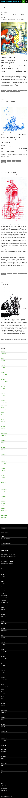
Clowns (2, 12)
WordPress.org (4, 790)
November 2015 (4, 517)
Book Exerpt (3, 751)
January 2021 (3, 372)
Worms (2, 536)
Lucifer (2, 765)
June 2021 (3, 360)
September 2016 (4, 494)
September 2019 (4, 409)
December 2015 (4, 515)
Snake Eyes (3, 545)
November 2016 (4, 489)
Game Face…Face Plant (5, 538)
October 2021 (3, 353)
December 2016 (4, 487)
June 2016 (3, 501)
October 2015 (3, 519)
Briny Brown (8, 101)
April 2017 (3, 477)
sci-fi (7, 91)
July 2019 (2, 414)
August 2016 (3, 496)
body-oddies (3, 170)
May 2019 (3, 419)
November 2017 (4, 461)
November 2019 (4, 405)
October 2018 (3, 435)
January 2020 (3, 400)
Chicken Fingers (4, 540)
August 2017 (3, 468)
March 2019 (3, 423)
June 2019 (3, 416)
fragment (15, 170)
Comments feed (4, 788)
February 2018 (4, 454)
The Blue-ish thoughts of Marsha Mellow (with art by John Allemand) (11, 1)
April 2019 (3, 421)
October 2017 (3, 463)
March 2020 (3, 395)
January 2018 (3, 456)
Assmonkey (11, 563)
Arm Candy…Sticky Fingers (6, 543)
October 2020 (3, 379)
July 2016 (2, 498)
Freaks (2, 760)
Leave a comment (21, 19)
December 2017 (4, 459)
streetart (12, 91)
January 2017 (3, 484)
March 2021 (3, 367)
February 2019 (4, 426)
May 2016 (3, 503)
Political (2, 767)
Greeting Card (4, 763)
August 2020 (3, 384)
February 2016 (4, 510)
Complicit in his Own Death (15, 558)
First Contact (10, 561)
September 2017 (4, 466)
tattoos (18, 91)
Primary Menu (26, 1)
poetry (3, 91)
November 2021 (4, 351)
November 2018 (4, 433)
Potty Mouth (8, 172)
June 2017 (3, 473)
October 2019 (3, 407)
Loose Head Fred (12, 556)
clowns (15, 90)
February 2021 (4, 370)
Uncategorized (4, 774)
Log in (2, 783)
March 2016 (3, 508)
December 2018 (4, 430)
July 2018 (2, 442)
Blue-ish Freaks (12, 554)
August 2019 (3, 412)
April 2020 (3, 393)
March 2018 (3, 452)
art (15, 339)
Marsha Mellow (12, 19)
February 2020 (4, 398)
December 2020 (4, 374)
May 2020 (3, 391)
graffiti (24, 90)
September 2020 (4, 381)
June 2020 (3, 388)
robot (2, 770)
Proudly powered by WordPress (6, 796)
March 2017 (3, 480)
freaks (20, 90)
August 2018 (3, 440)
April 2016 (3, 505)
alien (3, 339)
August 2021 (3, 355)
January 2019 (3, 428)
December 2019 (4, 402)
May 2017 (3, 475)
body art (4, 90)
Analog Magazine (9, 339)
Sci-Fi (6, 12)
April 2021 (3, 365)
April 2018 (3, 449)
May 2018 (3, 447)
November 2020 (4, 377)
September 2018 (4, 437)
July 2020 (2, 386)
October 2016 (3, 491)
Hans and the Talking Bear (13, 15)
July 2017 (2, 470)
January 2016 (3, 512)
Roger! (5, 284)
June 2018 (3, 444)
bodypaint (9, 90)
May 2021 (3, 363)
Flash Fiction (10, 170)
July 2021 (2, 358)
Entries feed (3, 785)
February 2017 (4, 482)
